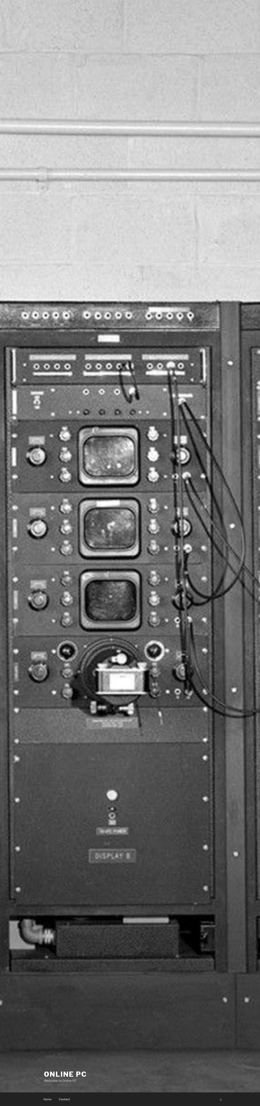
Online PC (65, 1074)
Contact (64, 1099)
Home (48, 1099)
